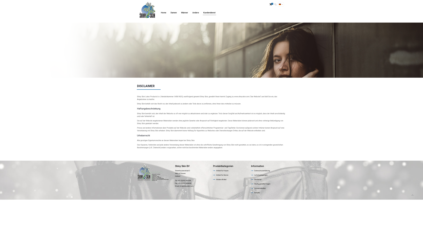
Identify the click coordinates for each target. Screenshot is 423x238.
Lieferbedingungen (261, 175)
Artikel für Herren (222, 175)
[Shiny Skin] (147, 10)
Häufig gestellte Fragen (262, 184)
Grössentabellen (260, 188)
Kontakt (257, 193)
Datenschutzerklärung (262, 171)
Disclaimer (258, 179)
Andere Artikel (221, 179)
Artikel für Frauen (222, 171)
